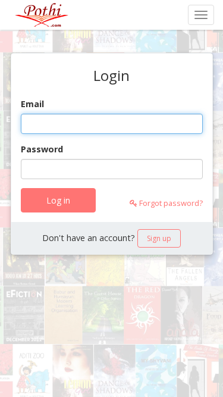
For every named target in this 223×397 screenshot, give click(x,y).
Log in (58, 200)
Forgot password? (170, 203)
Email (32, 104)
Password (42, 149)
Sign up (159, 238)
